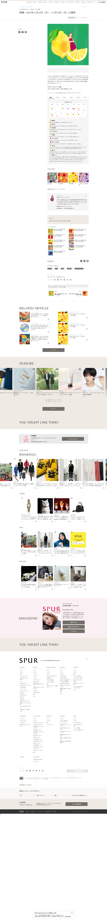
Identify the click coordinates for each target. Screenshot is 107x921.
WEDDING (77, 2)
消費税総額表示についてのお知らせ (25, 784)
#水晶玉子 (69, 268)
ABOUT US (28, 811)
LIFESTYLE (50, 2)
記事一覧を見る (59, 208)
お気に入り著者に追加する (68, 208)
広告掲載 (32, 811)
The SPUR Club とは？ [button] (73, 438)
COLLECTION (70, 2)
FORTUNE (83, 2)
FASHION (29, 2)
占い (52, 285)
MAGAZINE (90, 2)
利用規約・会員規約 (48, 811)
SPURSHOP (54, 811)
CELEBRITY (63, 2)
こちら (47, 778)
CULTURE (57, 2)
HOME (49, 285)
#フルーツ (49, 268)
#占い (56, 268)
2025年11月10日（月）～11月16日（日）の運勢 (29, 9)
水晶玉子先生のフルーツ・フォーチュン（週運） (61, 285)
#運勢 (62, 268)
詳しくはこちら (68, 916)
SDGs (95, 2)
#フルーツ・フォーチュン (79, 268)
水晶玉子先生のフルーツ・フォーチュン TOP (56, 189)
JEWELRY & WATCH (42, 2)
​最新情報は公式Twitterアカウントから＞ (64, 206)
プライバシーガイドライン (39, 811)
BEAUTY (34, 2)
